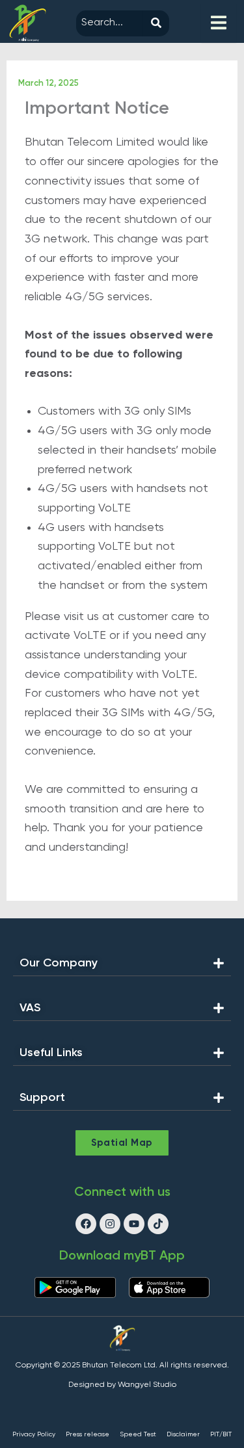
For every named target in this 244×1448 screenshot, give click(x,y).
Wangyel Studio (147, 1385)
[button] (122, 966)
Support (42, 1098)
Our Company (59, 963)
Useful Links (51, 1053)
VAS (30, 1008)
